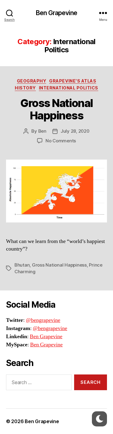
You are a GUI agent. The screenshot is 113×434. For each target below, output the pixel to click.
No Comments (61, 141)
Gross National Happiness (56, 109)
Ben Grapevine (56, 13)
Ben (42, 131)
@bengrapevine (43, 320)
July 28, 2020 (75, 131)
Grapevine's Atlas (72, 80)
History (25, 87)
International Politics (68, 87)
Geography (31, 80)
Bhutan (22, 265)
